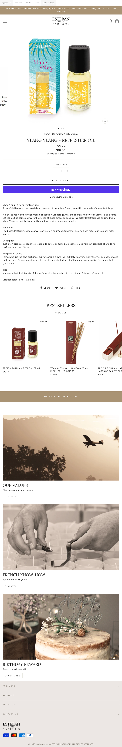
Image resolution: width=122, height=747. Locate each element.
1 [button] (58, 128)
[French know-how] (61, 537)
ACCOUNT (8, 695)
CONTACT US (10, 714)
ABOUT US (9, 705)
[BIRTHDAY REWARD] (61, 627)
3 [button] (64, 129)
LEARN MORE (12, 676)
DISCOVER (11, 497)
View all (61, 313)
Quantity (61, 164)
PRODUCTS (9, 686)
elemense (18, 3)
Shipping (50, 154)
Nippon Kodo (6, 3)
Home (47, 134)
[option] (61, 10)
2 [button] (61, 129)
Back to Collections (63, 396)
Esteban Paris (48, 3)
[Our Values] (61, 448)
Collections (57, 134)
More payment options (61, 197)
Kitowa (37, 3)
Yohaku (28, 3)
